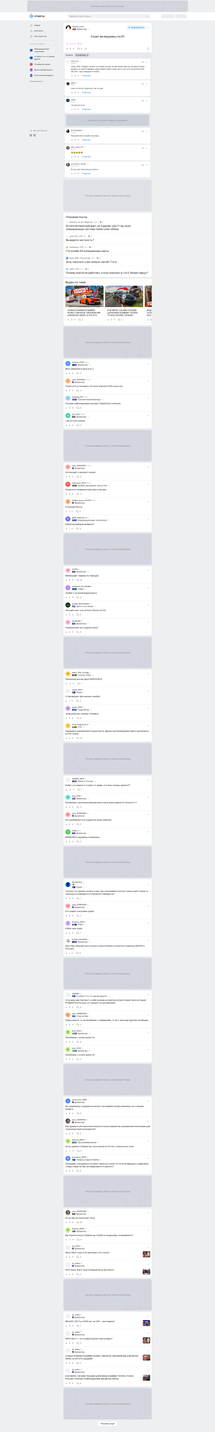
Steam (79, 692)
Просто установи (84, 606)
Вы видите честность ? (80, 240)
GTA (81, 236)
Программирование (87, 1142)
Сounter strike (84, 675)
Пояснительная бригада (89, 399)
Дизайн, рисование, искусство (92, 486)
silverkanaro (73, 247)
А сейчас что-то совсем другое (91, 996)
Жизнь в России (85, 781)
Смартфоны (83, 710)
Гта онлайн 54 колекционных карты (87, 251)
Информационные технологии (92, 520)
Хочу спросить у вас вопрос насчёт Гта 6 (91, 262)
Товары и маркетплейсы (87, 1160)
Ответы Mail (82, 1016)
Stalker (81, 589)
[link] (84, 304)
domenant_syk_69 (76, 222)
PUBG (80, 925)
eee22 (71, 269)
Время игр (82, 29)
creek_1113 (73, 236)
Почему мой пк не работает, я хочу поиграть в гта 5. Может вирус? (107, 273)
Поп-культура (85, 258)
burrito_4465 (73, 258)
